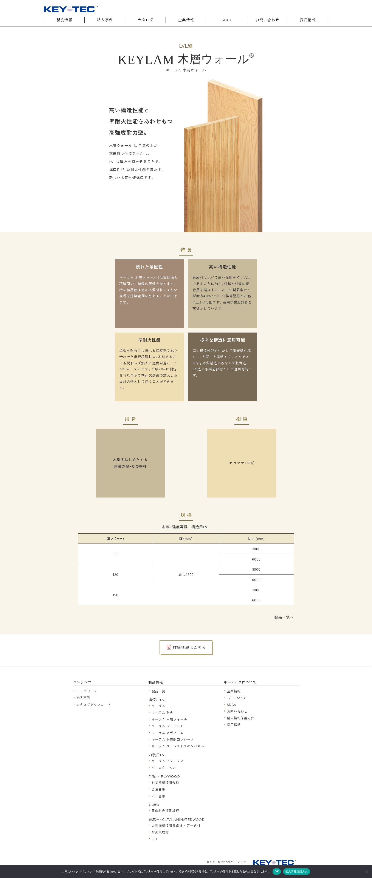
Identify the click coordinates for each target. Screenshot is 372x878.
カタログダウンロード (93, 704)
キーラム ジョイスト (168, 725)
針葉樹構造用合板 (165, 782)
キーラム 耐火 (162, 712)
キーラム (158, 705)
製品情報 (64, 19)
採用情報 (308, 19)
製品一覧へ (284, 617)
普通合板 (158, 789)
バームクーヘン (164, 767)
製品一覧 (158, 691)
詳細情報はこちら (189, 647)
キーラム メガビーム (168, 732)
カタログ (145, 19)
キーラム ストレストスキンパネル (178, 746)
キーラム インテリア (168, 760)
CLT (155, 838)
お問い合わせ (267, 19)
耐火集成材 (160, 832)
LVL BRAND (236, 697)
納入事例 (105, 19)
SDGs (227, 19)
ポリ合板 (158, 795)
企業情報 (186, 19)
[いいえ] (366, 871)
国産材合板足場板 (165, 810)
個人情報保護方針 (240, 717)
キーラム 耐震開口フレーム (173, 739)
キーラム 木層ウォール (169, 719)
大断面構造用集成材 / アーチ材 (176, 825)
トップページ (86, 691)
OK (277, 871)
